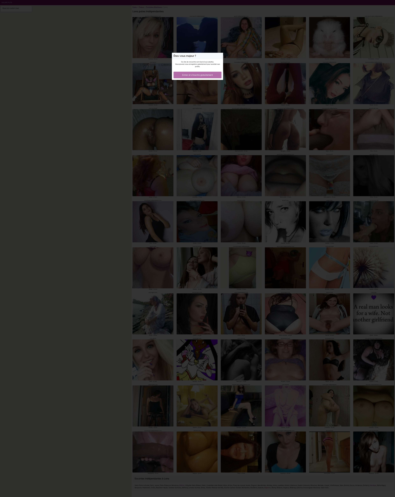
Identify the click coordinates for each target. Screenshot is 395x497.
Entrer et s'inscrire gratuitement (197, 75)
